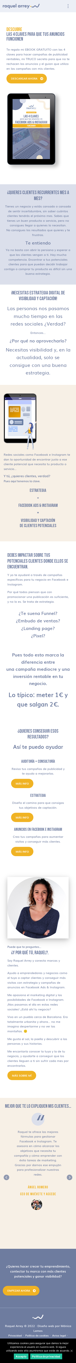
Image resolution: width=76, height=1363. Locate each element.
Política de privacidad (46, 1356)
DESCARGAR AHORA (24, 78)
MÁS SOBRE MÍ (22, 1075)
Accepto (21, 1356)
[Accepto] (71, 1351)
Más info (22, 783)
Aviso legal (59, 1335)
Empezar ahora (18, 1290)
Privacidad (15, 1335)
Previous (6, 1177)
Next (69, 1177)
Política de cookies (37, 1335)
